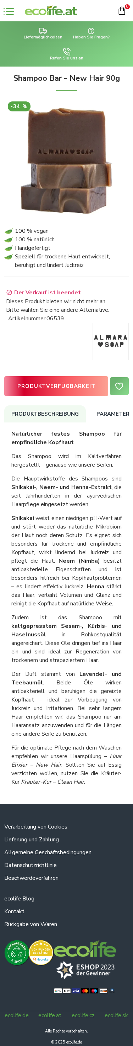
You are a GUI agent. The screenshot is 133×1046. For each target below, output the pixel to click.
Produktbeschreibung (45, 413)
